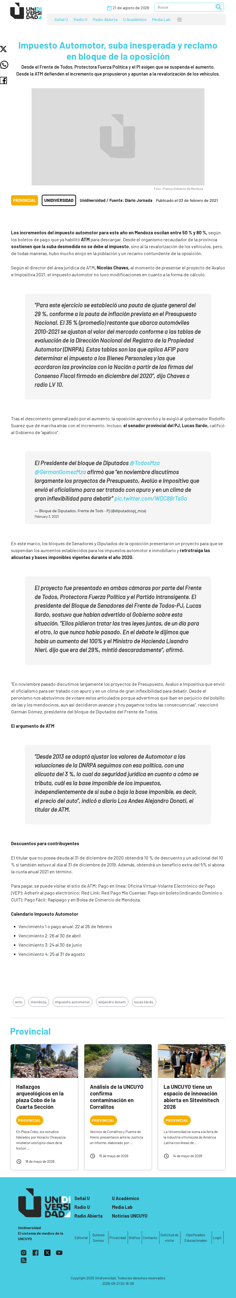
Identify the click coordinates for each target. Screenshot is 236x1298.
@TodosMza (145, 462)
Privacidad (117, 1237)
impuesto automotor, (72, 1002)
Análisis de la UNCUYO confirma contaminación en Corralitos (117, 1096)
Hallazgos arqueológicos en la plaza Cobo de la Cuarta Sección (40, 1096)
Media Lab (161, 19)
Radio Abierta (105, 19)
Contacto (150, 1237)
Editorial (81, 1237)
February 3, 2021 (47, 516)
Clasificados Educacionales (195, 1237)
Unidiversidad (59, 200)
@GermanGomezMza (60, 471)
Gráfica (134, 1237)
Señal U (61, 19)
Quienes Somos (98, 1237)
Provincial (24, 200)
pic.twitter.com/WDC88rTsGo (150, 498)
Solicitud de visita (169, 1237)
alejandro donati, (112, 1002)
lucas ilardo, (144, 1002)
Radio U (80, 19)
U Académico (135, 19)
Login (217, 1237)
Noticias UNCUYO (130, 1216)
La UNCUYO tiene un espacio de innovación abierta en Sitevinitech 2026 (191, 1096)
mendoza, (39, 1002)
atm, (19, 1002)
